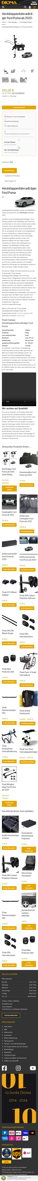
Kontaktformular (7, 1004)
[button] (3, 1177)
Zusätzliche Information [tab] (12, 176)
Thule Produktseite (23, 313)
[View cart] (34, 7)
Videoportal (20, 315)
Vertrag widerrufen (11, 1015)
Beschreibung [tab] (9, 170)
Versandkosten (19, 93)
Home (4, 22)
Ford (3, 24)
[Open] (3, 7)
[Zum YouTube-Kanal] (33, 1068)
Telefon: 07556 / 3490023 (10, 1001)
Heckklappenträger (25, 22)
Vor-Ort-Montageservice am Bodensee (17, 134)
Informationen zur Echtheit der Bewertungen (16, 1179)
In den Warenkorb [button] (27, 485)
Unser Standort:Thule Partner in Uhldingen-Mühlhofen (14, 1008)
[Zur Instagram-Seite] (18, 1068)
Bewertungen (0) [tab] (10, 181)
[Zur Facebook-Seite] (4, 1068)
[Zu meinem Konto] (29, 7)
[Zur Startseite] (19, 3)
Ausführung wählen (9, 488)
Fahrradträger (12, 22)
